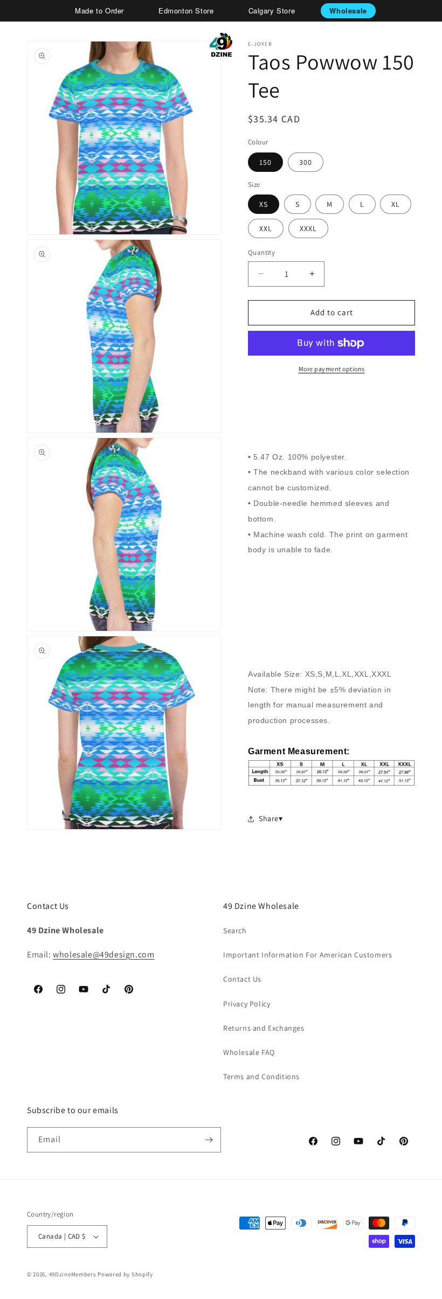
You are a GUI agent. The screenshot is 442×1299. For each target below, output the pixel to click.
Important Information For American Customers (307, 955)
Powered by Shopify (125, 1274)
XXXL (308, 228)
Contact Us (242, 979)
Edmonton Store (185, 10)
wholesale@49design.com (103, 954)
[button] (22, 45)
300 (305, 162)
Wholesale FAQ (249, 1052)
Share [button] (269, 818)
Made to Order (99, 10)
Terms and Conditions (261, 1076)
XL (395, 204)
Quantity (261, 252)
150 (265, 162)
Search (235, 930)
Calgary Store (271, 10)
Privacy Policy (246, 1004)
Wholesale (348, 10)
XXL (265, 228)
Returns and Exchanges (264, 1028)
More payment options (332, 369)
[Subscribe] (208, 1139)
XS (263, 204)
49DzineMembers (72, 1274)
